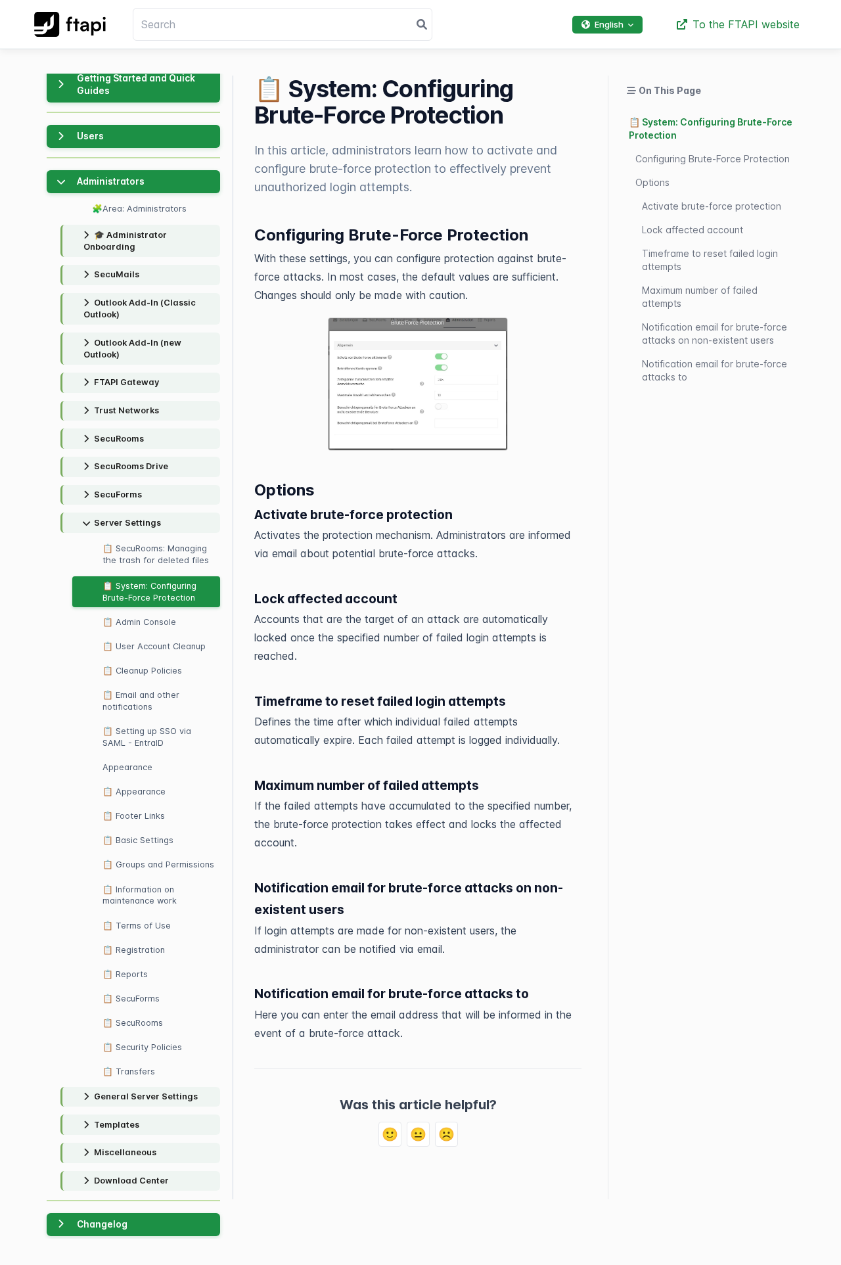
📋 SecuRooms (132, 1023)
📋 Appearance (134, 791)
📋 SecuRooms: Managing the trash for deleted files (155, 554)
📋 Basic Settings (137, 840)
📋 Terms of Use (136, 926)
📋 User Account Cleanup (154, 646)
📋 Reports (125, 974)
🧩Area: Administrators (139, 209)
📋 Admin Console (139, 622)
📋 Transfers (128, 1071)
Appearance (127, 767)
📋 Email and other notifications (140, 701)
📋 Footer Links (133, 816)
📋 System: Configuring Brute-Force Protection (149, 592)
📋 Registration (133, 950)
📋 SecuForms (131, 998)
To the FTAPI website (746, 24)
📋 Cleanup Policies (142, 671)
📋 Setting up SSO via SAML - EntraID (146, 737)
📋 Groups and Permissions (158, 864)
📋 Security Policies (142, 1047)
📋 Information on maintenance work (139, 895)
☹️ (446, 1134)
